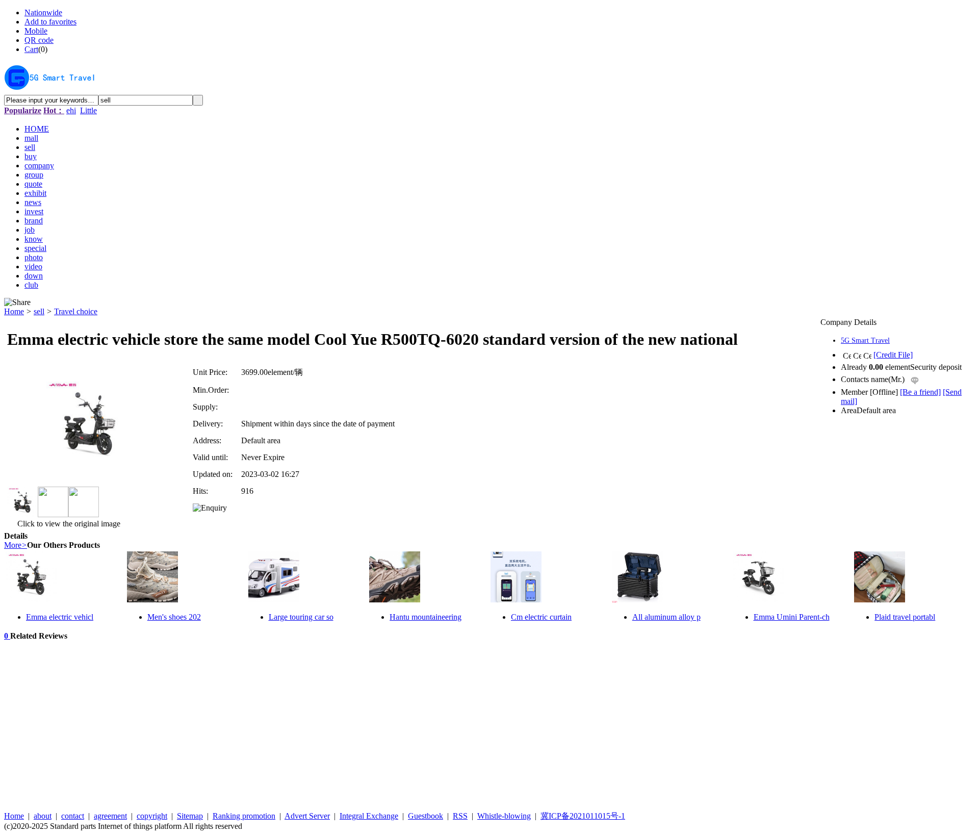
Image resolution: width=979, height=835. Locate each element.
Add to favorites (50, 21)
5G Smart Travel (865, 340)
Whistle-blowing (504, 816)
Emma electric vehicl (59, 617)
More (15, 545)
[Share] (17, 302)
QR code (39, 40)
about (42, 816)
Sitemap (190, 816)
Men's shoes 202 (174, 617)
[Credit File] (893, 354)
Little (88, 110)
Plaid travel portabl (904, 617)
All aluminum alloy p (666, 617)
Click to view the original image (67, 523)
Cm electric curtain (541, 617)
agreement (110, 816)
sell (39, 311)
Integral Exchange (369, 816)
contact (72, 816)
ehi (71, 110)
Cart (31, 49)
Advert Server (307, 816)
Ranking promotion (244, 816)
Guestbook (425, 816)
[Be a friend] (920, 392)
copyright (152, 816)
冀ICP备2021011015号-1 (582, 816)
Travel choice (75, 311)
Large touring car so (301, 617)
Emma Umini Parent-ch (792, 617)
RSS (460, 816)
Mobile (35, 31)
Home (14, 311)
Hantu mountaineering (425, 617)
